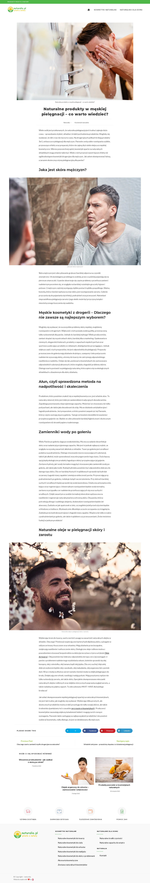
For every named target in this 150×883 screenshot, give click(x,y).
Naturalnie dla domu (107, 831)
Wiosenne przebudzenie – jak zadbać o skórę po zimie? (36, 761)
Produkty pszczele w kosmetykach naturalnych (114, 786)
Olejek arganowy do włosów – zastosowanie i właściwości (75, 788)
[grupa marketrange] (33, 879)
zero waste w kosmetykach (82, 708)
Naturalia (67, 122)
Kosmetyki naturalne (82, 122)
